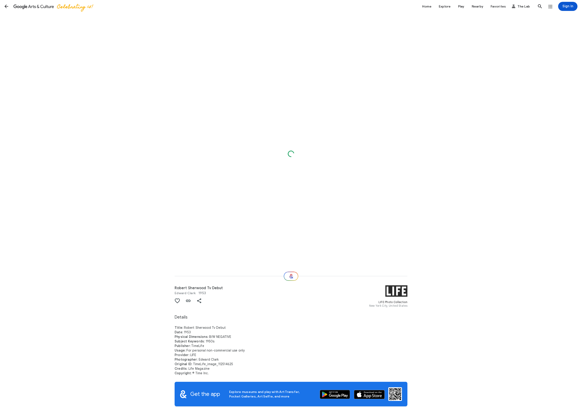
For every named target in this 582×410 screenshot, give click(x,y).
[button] (6, 6)
